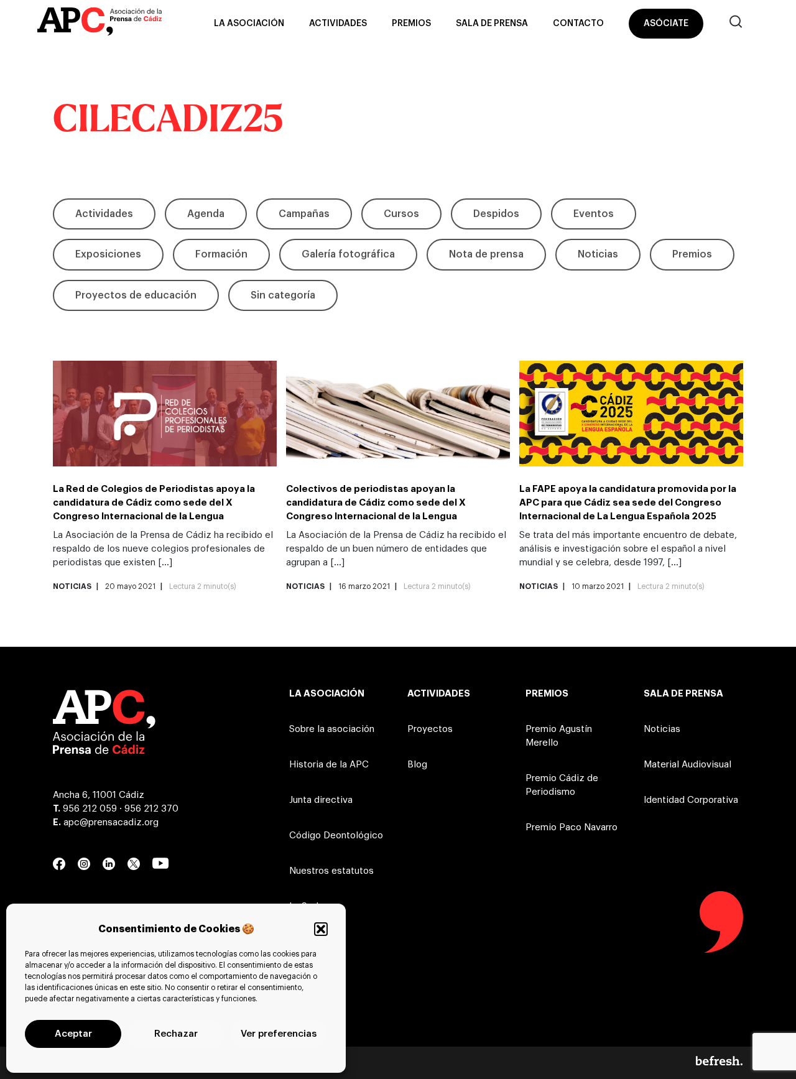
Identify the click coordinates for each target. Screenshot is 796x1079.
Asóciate (666, 23)
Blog (417, 764)
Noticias (598, 254)
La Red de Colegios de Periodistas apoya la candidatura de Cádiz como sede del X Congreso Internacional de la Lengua (154, 502)
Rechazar (176, 1034)
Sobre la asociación (331, 729)
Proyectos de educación (136, 295)
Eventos (593, 214)
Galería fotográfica (348, 254)
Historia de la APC (329, 764)
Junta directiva (321, 800)
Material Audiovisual (687, 764)
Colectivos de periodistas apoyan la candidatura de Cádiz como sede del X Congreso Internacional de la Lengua (376, 502)
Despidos (496, 214)
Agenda (205, 214)
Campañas (304, 214)
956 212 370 (151, 808)
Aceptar (73, 1034)
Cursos (401, 214)
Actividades (338, 23)
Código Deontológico (336, 835)
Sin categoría (283, 295)
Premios (411, 23)
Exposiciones (108, 254)
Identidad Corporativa (691, 800)
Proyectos (430, 729)
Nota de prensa (486, 254)
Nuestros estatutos (331, 871)
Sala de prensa (492, 23)
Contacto (578, 23)
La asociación (249, 23)
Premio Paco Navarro (571, 827)
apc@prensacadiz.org (111, 822)
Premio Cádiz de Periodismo (561, 785)
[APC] (99, 23)
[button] (321, 929)
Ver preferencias (279, 1034)
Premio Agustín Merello (558, 736)
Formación (221, 254)
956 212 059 (90, 808)
